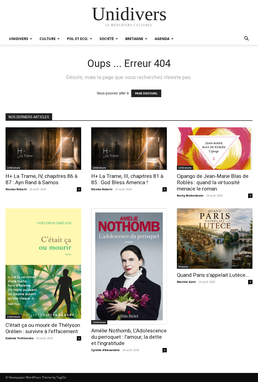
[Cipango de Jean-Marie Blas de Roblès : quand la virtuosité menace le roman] (214, 148)
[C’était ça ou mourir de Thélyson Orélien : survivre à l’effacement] (43, 263)
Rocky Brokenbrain (190, 195)
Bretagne (134, 38)
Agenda (162, 38)
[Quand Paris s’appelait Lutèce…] (214, 238)
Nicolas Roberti (16, 189)
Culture (48, 38)
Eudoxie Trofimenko (20, 338)
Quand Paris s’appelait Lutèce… (213, 275)
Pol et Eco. (77, 38)
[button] (246, 39)
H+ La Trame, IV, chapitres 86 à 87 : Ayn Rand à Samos (41, 179)
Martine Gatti (186, 282)
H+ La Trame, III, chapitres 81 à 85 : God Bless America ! (127, 179)
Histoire (183, 266)
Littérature (13, 167)
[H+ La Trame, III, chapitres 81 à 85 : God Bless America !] (129, 148)
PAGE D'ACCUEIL (146, 93)
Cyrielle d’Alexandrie (105, 350)
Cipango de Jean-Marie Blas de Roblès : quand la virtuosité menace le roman (212, 182)
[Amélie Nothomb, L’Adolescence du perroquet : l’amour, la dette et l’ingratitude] (129, 266)
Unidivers (18, 38)
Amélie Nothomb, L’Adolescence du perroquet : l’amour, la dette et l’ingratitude (129, 337)
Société (107, 38)
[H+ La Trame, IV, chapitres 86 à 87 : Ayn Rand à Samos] (43, 148)
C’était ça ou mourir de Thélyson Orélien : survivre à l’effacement (43, 328)
